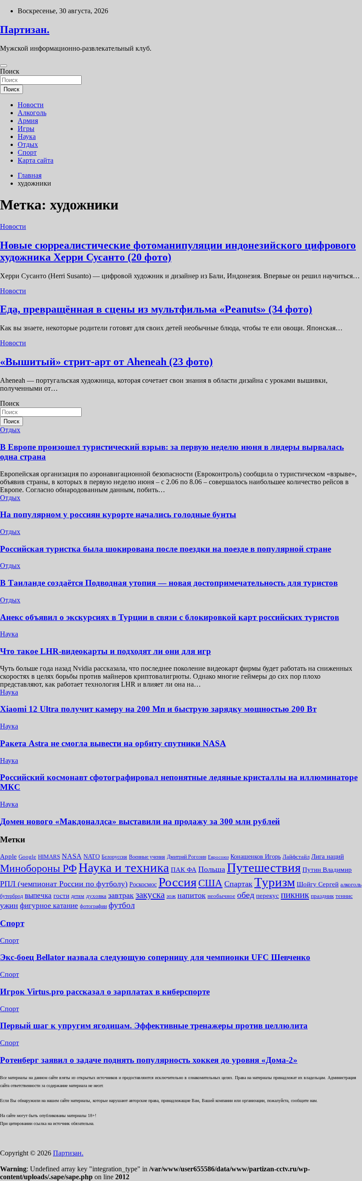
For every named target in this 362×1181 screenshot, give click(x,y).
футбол (122, 905)
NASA (72, 856)
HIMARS (49, 856)
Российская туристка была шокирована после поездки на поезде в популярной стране (165, 548)
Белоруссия (114, 857)
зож (171, 896)
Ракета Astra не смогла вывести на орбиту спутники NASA (113, 743)
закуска (150, 894)
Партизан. (24, 29)
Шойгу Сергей (318, 884)
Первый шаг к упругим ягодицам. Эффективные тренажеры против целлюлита (154, 1025)
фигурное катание (49, 905)
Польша (211, 869)
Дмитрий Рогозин (186, 857)
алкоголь (351, 884)
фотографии (93, 906)
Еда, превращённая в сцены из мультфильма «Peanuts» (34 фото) (156, 309)
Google (27, 856)
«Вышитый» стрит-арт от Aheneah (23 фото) (106, 361)
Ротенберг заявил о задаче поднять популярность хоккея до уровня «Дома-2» (149, 1060)
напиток (191, 895)
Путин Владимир (327, 869)
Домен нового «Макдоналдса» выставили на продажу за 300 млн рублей (140, 821)
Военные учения (147, 857)
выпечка (38, 895)
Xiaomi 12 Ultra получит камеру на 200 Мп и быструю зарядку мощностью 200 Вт (158, 709)
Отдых (28, 144)
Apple (8, 856)
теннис (344, 896)
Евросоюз (218, 857)
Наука (27, 136)
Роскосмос (143, 884)
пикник (295, 894)
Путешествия (264, 867)
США (210, 883)
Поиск (9, 71)
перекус (267, 895)
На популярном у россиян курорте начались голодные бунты (118, 514)
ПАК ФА (183, 869)
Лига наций (327, 856)
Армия (28, 120)
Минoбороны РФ (38, 868)
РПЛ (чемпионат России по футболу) (64, 883)
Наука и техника (124, 867)
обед (245, 895)
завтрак (121, 895)
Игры (26, 128)
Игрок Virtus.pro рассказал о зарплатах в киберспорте (105, 991)
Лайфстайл (296, 856)
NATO (91, 856)
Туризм (274, 882)
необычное (221, 896)
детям (77, 896)
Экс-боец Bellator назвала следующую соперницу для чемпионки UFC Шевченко (155, 957)
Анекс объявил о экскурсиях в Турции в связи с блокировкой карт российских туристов (169, 617)
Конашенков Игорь (255, 856)
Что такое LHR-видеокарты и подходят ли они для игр (105, 651)
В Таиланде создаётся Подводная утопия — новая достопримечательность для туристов (169, 582)
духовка (96, 896)
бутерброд (11, 896)
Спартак (238, 883)
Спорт (27, 152)
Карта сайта (35, 160)
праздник (322, 896)
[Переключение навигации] (3, 65)
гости (61, 895)
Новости (31, 104)
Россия (177, 882)
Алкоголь (32, 112)
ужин (9, 905)
